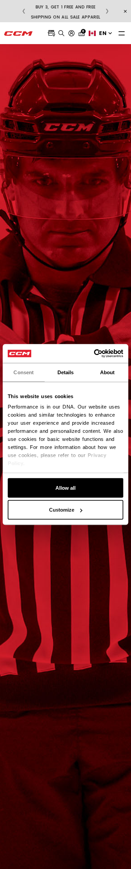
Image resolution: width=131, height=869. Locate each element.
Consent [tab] (23, 372)
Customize (61, 510)
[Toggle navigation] (122, 33)
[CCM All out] (18, 33)
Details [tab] (65, 372)
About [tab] (107, 372)
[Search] (61, 33)
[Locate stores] (51, 33)
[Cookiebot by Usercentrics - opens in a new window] (94, 353)
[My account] (71, 33)
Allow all (65, 487)
